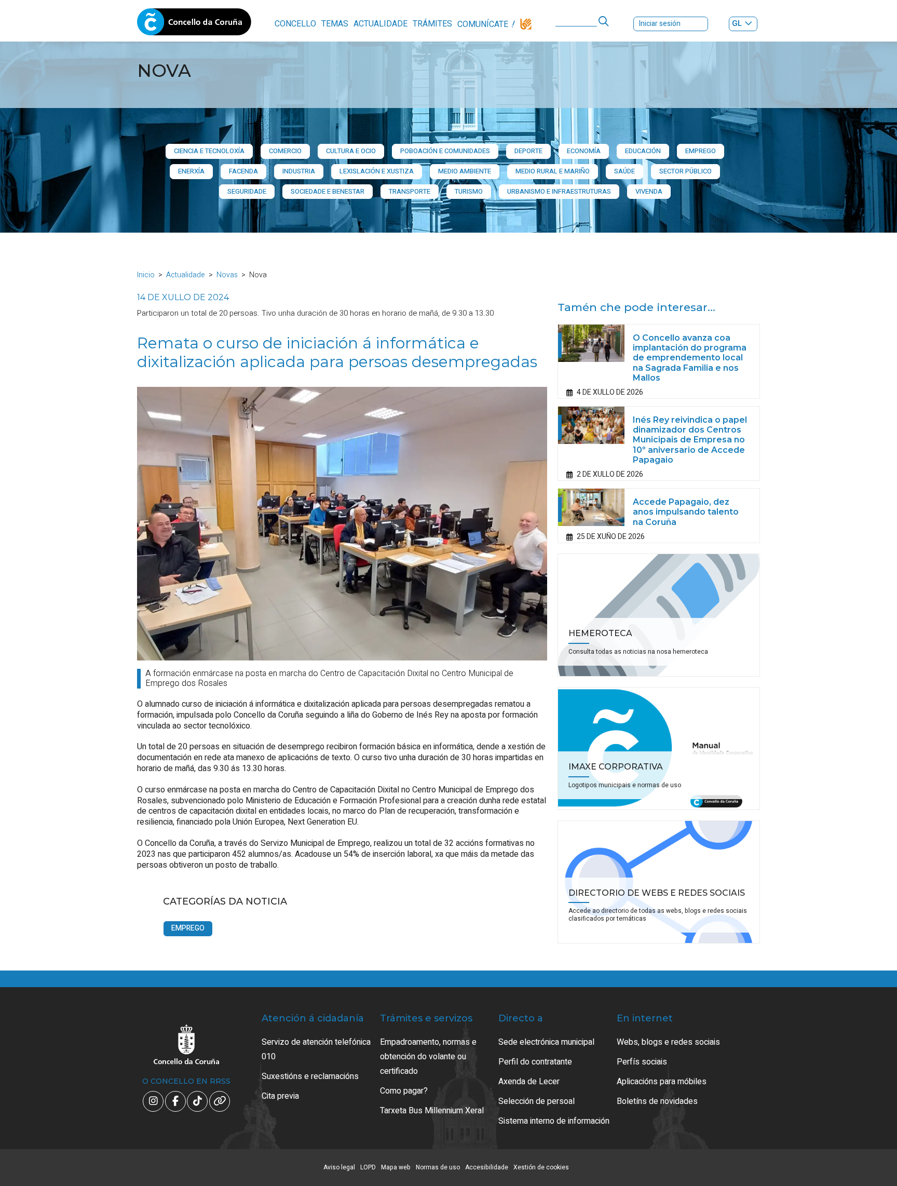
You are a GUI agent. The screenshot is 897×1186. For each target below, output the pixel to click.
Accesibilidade (486, 1167)
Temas (334, 24)
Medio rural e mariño (552, 171)
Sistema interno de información (553, 1121)
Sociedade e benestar (327, 191)
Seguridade (246, 191)
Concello (295, 24)
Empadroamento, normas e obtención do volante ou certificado (428, 1056)
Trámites (432, 24)
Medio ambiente (464, 171)
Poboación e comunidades (445, 151)
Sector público (685, 171)
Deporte (528, 151)
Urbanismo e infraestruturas (559, 191)
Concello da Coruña (194, 25)
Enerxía (191, 171)
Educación (643, 151)
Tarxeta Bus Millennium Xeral (432, 1110)
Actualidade (380, 24)
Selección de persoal (536, 1101)
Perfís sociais (642, 1062)
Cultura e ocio (351, 151)
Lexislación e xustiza (376, 171)
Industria (298, 171)
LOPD (368, 1167)
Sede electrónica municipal (546, 1042)
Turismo (469, 191)
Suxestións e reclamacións (310, 1076)
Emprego (700, 151)
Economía (584, 151)
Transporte (409, 191)
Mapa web (396, 1167)
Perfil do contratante (535, 1062)
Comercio (285, 151)
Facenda (243, 171)
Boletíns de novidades (657, 1101)
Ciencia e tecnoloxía (209, 151)
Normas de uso (438, 1167)
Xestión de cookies (541, 1167)
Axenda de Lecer (529, 1081)
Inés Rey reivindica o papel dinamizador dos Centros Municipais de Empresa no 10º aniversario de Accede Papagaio (690, 440)
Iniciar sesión (660, 23)
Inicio (146, 274)
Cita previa (280, 1096)
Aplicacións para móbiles (661, 1081)
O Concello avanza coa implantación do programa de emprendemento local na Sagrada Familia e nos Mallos (689, 358)
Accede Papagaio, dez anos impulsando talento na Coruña (686, 512)
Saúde (624, 171)
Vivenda (648, 191)
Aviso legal (339, 1167)
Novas (227, 274)
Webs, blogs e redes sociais (668, 1042)
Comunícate (482, 24)
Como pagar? (404, 1091)
